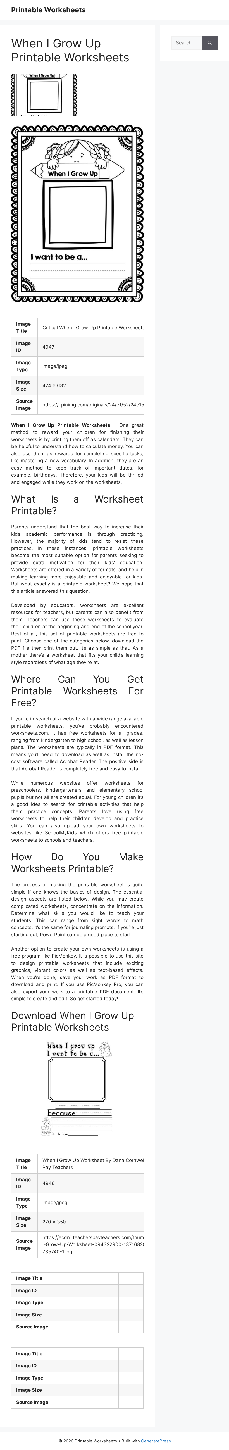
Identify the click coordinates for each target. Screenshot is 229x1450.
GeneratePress (156, 1441)
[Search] (210, 43)
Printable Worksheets (48, 10)
